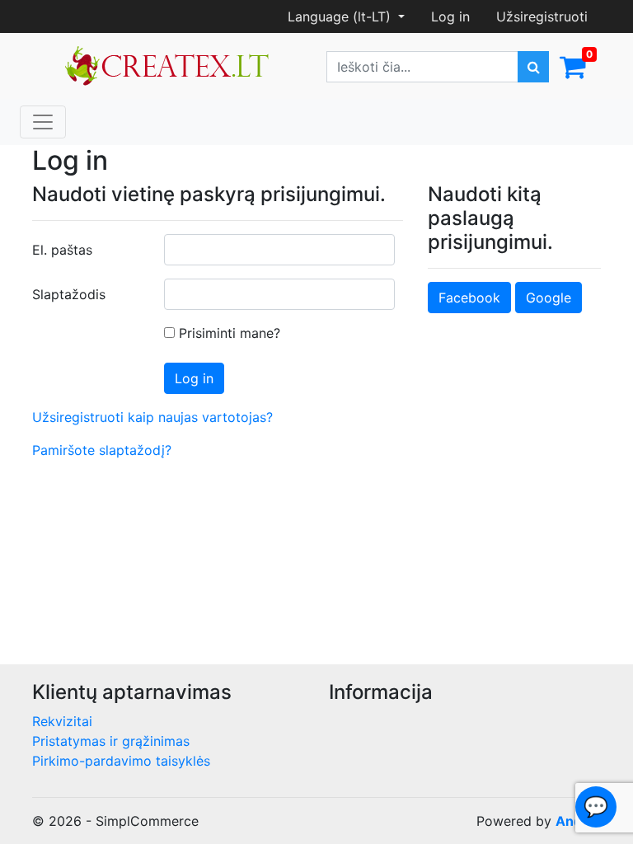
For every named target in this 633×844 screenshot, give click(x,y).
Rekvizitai (62, 721)
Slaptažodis (69, 294)
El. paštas (62, 249)
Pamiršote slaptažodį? (101, 450)
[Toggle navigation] (43, 122)
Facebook (469, 297)
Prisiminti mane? (227, 333)
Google (548, 297)
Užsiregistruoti (542, 16)
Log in (450, 16)
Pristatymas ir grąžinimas (111, 741)
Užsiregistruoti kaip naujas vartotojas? (152, 417)
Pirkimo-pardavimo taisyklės (121, 761)
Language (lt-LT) (341, 16)
